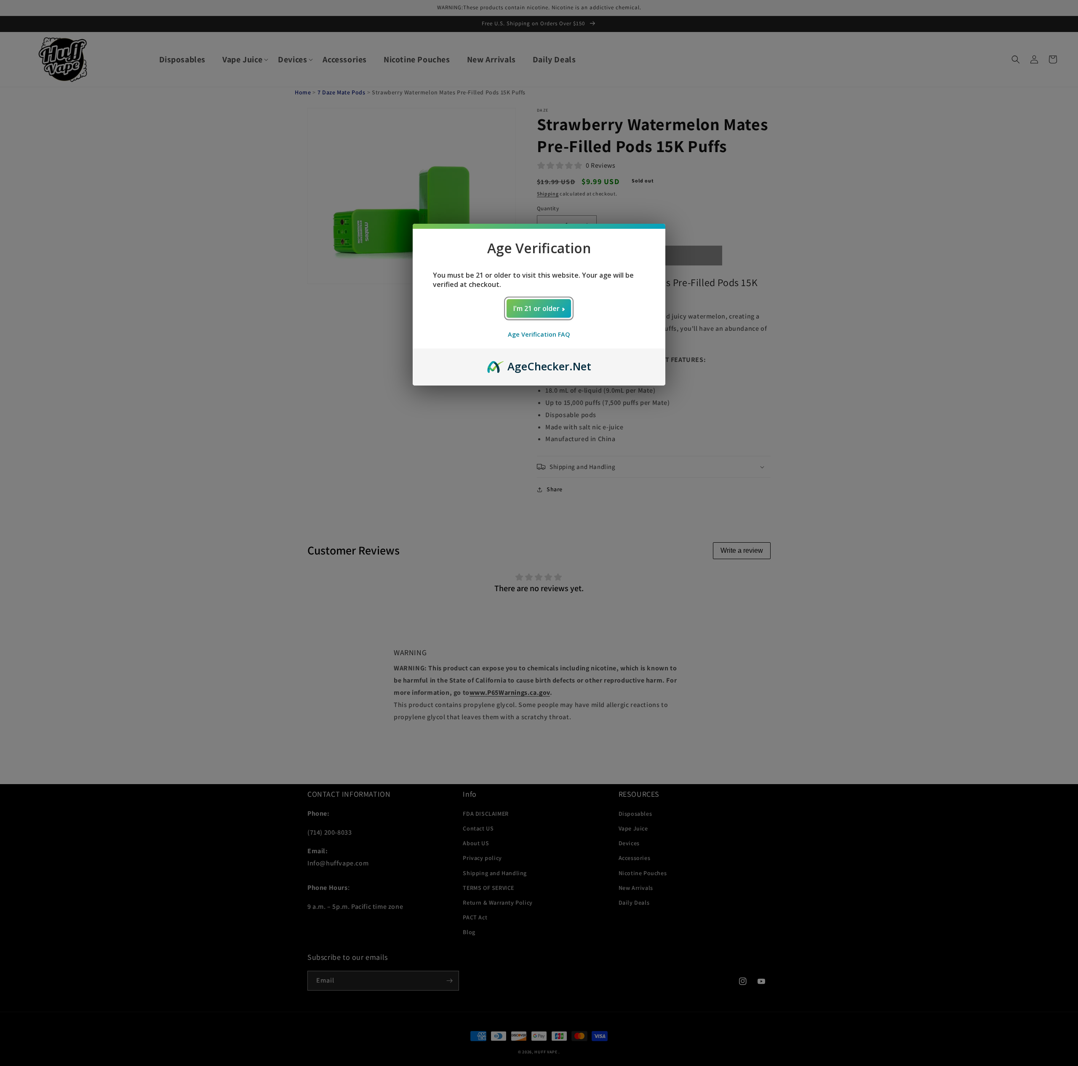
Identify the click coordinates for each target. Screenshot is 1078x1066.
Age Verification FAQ (539, 334)
